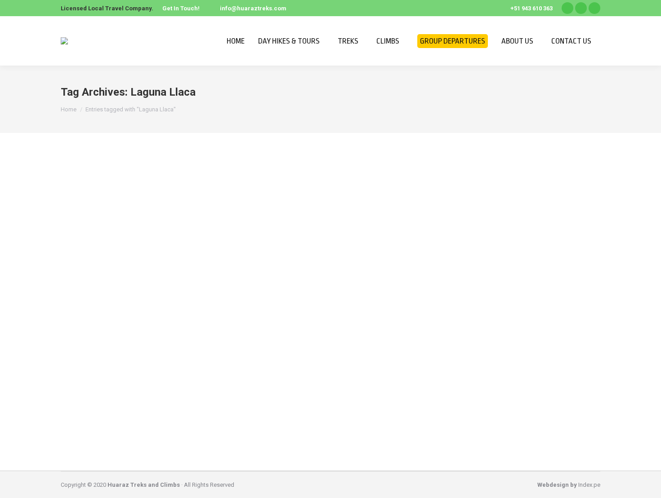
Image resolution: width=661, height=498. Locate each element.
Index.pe (589, 484)
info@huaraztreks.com (253, 8)
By (113, 395)
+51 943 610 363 (531, 8)
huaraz (80, 395)
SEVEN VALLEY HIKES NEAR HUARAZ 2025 (142, 378)
